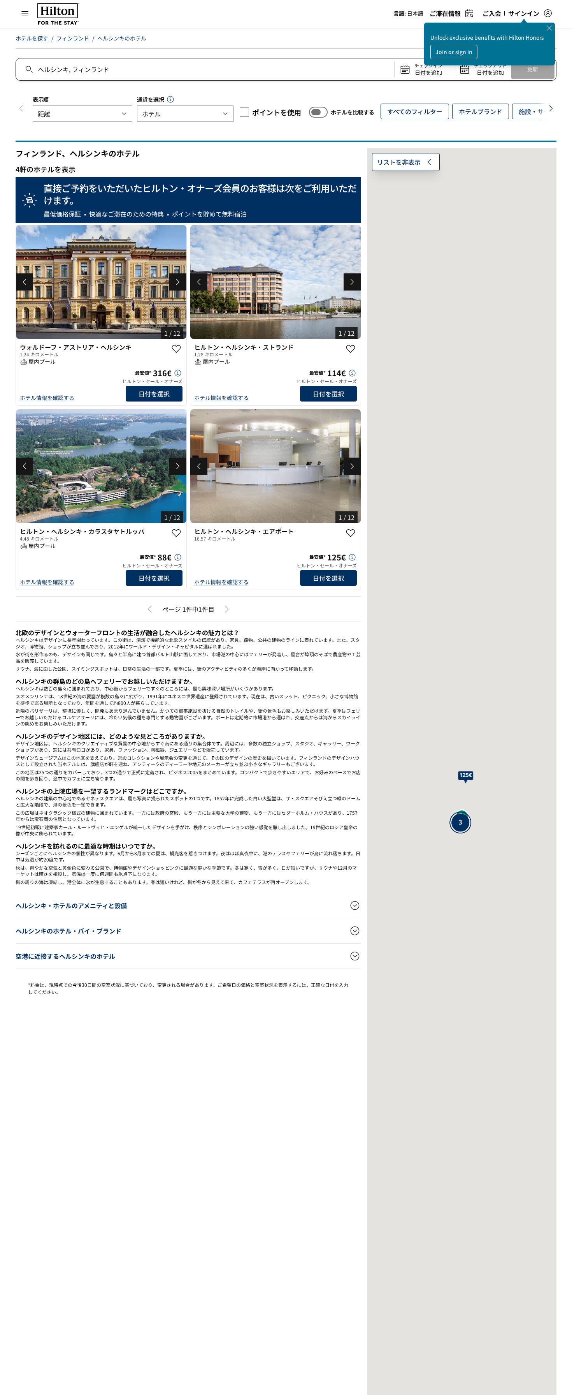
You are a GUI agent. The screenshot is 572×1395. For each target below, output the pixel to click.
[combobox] (204, 69)
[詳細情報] (177, 373)
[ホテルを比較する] (318, 112)
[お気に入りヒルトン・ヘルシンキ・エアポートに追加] (350, 533)
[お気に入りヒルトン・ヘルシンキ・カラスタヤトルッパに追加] (176, 533)
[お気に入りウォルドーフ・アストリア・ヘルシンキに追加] (176, 349)
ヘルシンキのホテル (121, 38)
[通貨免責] (170, 99)
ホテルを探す (32, 38)
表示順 (41, 99)
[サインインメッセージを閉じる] (549, 28)
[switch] (318, 112)
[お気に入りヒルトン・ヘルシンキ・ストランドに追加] (350, 349)
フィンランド (72, 38)
